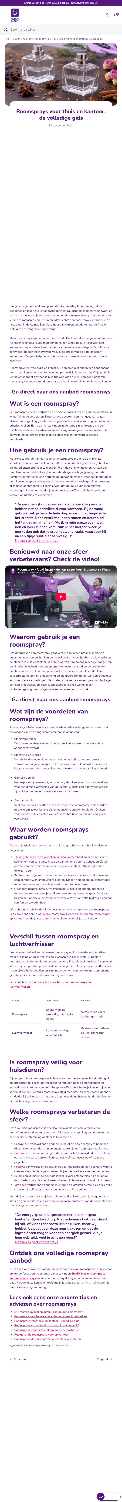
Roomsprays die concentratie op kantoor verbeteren (47, 1339)
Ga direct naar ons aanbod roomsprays (61, 391)
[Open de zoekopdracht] (5, 29)
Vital (17, 1185)
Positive (19, 1167)
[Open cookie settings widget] (108, 1496)
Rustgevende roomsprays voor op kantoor (41, 1334)
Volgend (103, 1359)
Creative (19, 1153)
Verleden (19, 1359)
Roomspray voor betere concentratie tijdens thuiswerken (50, 1316)
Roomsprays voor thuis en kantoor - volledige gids (46, 1321)
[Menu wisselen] (5, 15)
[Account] (107, 14)
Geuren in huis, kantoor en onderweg (31, 38)
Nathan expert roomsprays (36, 540)
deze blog (57, 662)
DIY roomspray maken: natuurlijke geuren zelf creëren (48, 1312)
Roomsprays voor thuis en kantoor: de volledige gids (78, 38)
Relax (18, 1176)
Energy (18, 1144)
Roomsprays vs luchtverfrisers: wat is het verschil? (46, 1325)
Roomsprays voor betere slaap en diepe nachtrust (46, 1330)
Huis (7, 38)
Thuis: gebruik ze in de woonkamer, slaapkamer (45, 857)
